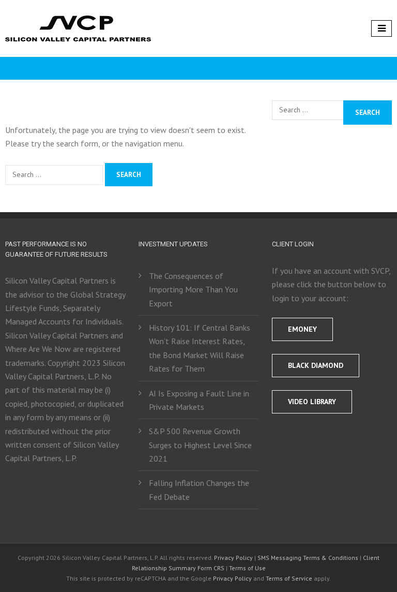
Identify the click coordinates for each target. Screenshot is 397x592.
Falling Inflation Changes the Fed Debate (199, 489)
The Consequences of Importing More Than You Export (193, 289)
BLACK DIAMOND (315, 365)
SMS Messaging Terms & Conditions (307, 557)
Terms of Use (247, 568)
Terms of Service (289, 578)
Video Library (312, 401)
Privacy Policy (233, 557)
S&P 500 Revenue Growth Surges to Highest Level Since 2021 (200, 445)
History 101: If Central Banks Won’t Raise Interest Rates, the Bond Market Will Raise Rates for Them (199, 348)
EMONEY (302, 329)
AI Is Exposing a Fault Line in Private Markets (199, 400)
